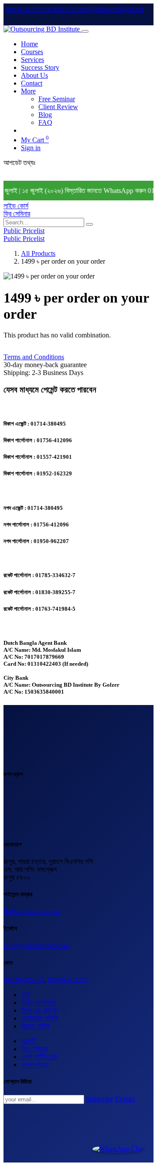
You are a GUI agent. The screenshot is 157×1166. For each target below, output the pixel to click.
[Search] (89, 224)
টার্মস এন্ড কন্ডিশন (39, 1010)
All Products (38, 253)
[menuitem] (29, 44)
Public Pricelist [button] (23, 230)
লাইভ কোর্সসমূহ (38, 1002)
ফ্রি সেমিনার (16, 213)
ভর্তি (25, 994)
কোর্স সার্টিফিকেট (39, 1056)
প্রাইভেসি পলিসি (39, 1018)
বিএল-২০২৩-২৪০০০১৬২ (32, 911)
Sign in (31, 147)
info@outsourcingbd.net (36, 945)
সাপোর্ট (28, 1041)
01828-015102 (23, 980)
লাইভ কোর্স (15, 206)
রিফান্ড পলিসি (35, 1026)
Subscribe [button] (99, 1099)
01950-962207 (68, 980)
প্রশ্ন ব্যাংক (34, 1064)
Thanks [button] (125, 1099)
